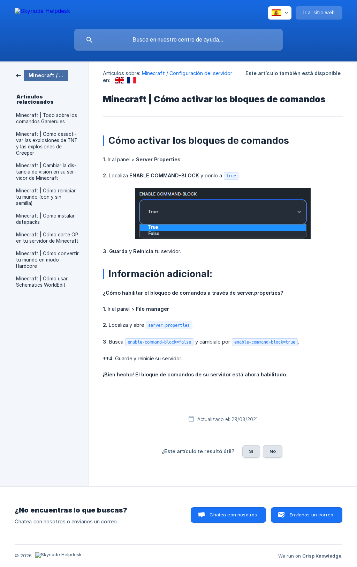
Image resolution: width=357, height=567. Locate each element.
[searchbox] (178, 40)
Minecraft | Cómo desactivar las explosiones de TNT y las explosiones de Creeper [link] (46, 143)
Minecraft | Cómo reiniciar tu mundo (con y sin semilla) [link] (46, 197)
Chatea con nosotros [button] (233, 514)
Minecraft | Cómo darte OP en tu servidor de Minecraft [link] (47, 238)
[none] (42, 12)
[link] (42, 75)
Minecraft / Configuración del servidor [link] (187, 73)
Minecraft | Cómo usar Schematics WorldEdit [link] (42, 282)
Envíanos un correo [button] (311, 514)
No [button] (272, 451)
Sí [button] (251, 451)
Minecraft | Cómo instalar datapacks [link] (45, 219)
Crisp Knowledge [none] (321, 556)
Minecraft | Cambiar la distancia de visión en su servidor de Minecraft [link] (46, 172)
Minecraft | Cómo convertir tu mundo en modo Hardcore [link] (47, 260)
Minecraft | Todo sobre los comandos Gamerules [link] (46, 118)
